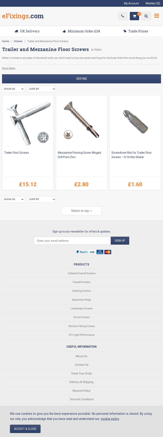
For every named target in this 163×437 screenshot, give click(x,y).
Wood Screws (81, 317)
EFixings (23, 16)
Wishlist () (153, 3)
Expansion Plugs (81, 299)
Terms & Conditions (81, 399)
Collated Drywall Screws (81, 273)
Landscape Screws (82, 308)
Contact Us (81, 364)
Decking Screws (81, 290)
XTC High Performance (81, 334)
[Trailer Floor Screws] (27, 123)
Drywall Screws (81, 282)
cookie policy (110, 419)
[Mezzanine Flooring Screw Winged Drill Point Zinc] (81, 123)
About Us (81, 356)
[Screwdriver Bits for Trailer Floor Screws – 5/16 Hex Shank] (135, 123)
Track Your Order (81, 373)
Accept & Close (25, 428)
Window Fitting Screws (81, 326)
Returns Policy (81, 390)
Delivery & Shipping (81, 382)
